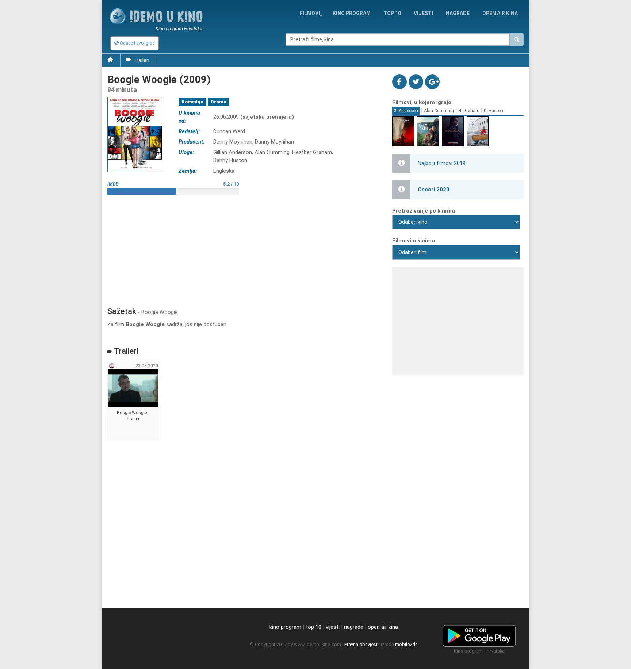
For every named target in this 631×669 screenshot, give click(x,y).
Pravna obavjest (361, 644)
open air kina (383, 627)
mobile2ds (406, 644)
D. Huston (493, 110)
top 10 (313, 627)
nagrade (458, 13)
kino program (352, 13)
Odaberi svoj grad (137, 43)
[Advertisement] (244, 248)
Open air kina (500, 13)
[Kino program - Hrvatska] (479, 634)
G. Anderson (406, 110)
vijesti (423, 13)
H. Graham (468, 110)
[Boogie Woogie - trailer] (133, 401)
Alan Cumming (439, 110)
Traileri (141, 60)
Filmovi (310, 13)
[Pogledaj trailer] (134, 96)
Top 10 (392, 13)
